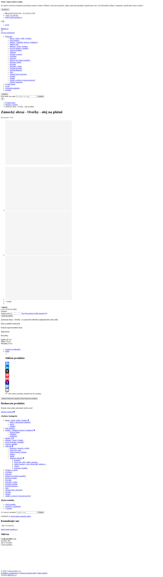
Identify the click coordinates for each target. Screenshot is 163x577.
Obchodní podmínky (12, 88)
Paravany (13, 58)
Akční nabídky (10, 504)
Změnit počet (5, 313)
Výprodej (8, 508)
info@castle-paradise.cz (9, 529)
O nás (7, 86)
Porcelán (13, 64)
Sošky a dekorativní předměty (20, 422)
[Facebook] (83, 364)
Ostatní (12, 78)
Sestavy (12, 454)
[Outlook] (83, 386)
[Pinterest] (83, 375)
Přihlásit (40, 512)
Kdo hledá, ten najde (8, 96)
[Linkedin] (83, 367)
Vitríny (16, 466)
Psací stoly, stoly (15, 450)
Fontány (13, 426)
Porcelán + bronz (16, 66)
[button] (3, 21)
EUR (7, 25)
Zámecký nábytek (16, 458)
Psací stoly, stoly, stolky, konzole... (26, 462)
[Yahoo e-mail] (83, 382)
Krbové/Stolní (15, 432)
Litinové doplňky (16, 50)
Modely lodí (14, 44)
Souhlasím (5, 9)
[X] (83, 371)
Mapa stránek (42, 573)
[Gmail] (83, 379)
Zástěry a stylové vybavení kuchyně (22, 80)
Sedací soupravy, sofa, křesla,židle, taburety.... (30, 464)
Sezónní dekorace (16, 70)
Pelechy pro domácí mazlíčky (20, 60)
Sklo (11, 72)
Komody (17, 460)
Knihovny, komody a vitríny (20, 448)
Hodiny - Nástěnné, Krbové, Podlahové (24, 42)
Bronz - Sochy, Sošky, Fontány (21, 38)
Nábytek (13, 52)
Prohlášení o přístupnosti (9, 573)
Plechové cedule (15, 62)
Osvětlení (13, 56)
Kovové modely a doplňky (19, 48)
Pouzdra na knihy (16, 68)
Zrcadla (12, 76)
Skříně (12, 456)
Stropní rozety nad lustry (18, 74)
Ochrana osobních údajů (27, 573)
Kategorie (8, 36)
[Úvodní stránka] (8, 33)
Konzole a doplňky (21, 468)
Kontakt (8, 90)
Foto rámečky (14, 40)
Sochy (12, 424)
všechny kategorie (16, 82)
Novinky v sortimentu (13, 506)
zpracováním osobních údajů (21, 516)
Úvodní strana (10, 84)
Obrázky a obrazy (16, 54)
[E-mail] (83, 390)
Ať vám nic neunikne (8, 512)
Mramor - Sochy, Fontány (19, 46)
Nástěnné (13, 434)
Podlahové (13, 436)
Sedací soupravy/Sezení (18, 452)
